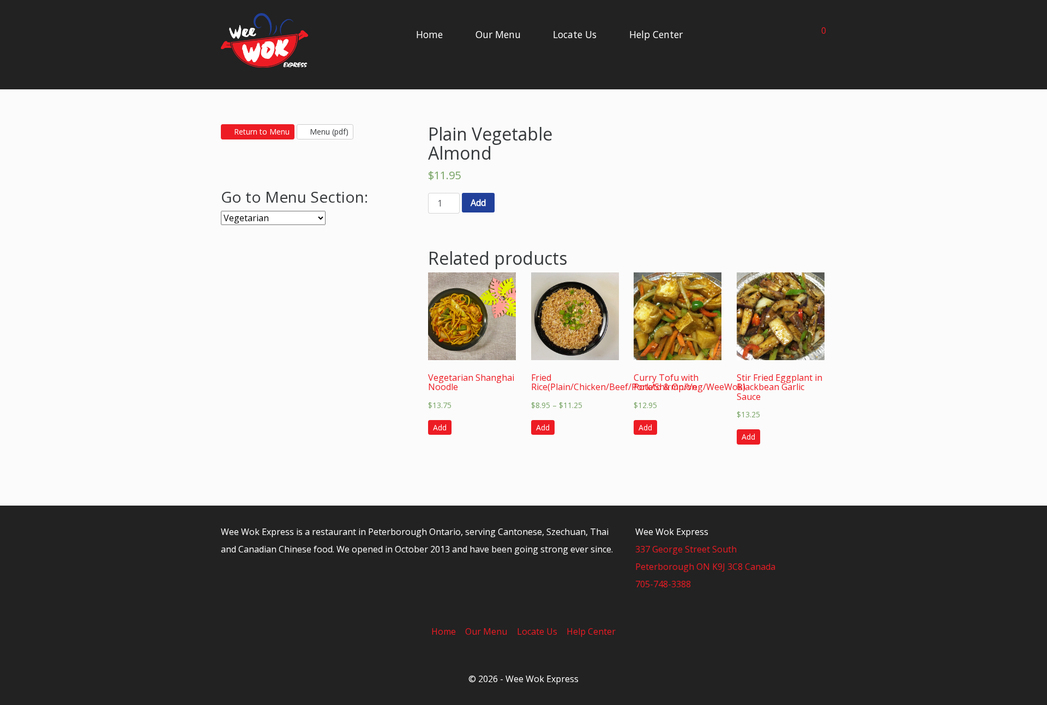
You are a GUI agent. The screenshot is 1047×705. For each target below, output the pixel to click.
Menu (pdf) (328, 131)
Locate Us (575, 34)
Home (429, 34)
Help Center (656, 34)
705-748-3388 (663, 584)
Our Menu (498, 34)
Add (478, 203)
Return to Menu (261, 131)
